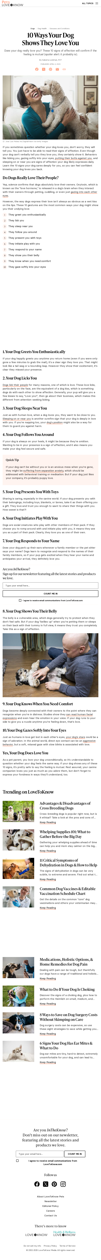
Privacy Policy (50, 1245)
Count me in (50, 593)
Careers (50, 1210)
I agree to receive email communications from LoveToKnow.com (53, 600)
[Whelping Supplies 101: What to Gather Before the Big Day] (18, 839)
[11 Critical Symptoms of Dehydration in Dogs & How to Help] (18, 868)
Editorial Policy (50, 1206)
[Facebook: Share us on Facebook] (36, 69)
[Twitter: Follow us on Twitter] (46, 1184)
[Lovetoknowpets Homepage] (12, 3)
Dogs (33, 28)
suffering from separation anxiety (43, 470)
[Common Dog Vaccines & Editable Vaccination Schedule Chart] (18, 896)
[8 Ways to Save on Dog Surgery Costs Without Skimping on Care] (18, 1022)
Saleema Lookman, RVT (52, 60)
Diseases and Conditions (60, 28)
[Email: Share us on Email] (57, 69)
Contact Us (50, 1215)
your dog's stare (75, 737)
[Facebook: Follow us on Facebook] (37, 1184)
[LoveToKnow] (36, 1232)
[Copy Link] (64, 69)
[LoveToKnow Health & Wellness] (64, 1232)
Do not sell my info (32, 1245)
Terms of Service (67, 1245)
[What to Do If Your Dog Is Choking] (18, 996)
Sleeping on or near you (17, 418)
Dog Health (42, 28)
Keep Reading (48, 822)
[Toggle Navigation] (96, 3)
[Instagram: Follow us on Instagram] (63, 1184)
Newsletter (50, 1201)
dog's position (55, 422)
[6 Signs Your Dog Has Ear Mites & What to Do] (18, 1051)
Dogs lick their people (15, 384)
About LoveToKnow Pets (50, 1196)
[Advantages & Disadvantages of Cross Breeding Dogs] (18, 811)
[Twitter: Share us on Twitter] (43, 69)
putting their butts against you (73, 158)
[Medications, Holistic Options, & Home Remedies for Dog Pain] (18, 967)
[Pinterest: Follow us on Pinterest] (55, 1184)
